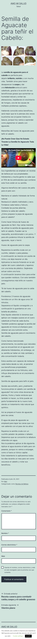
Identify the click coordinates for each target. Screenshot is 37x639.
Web (3, 556)
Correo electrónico (9, 545)
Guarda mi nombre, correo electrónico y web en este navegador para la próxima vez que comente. (19, 570)
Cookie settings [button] (18, 636)
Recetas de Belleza (21, 484)
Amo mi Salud (18, 3)
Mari (5, 481)
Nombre (5, 533)
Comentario (6, 511)
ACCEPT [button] (28, 636)
